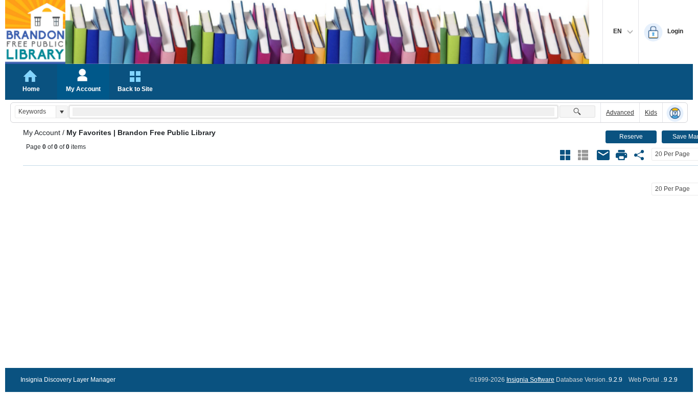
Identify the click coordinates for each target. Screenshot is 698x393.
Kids (651, 112)
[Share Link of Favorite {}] (639, 155)
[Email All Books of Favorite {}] (603, 155)
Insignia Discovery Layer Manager (67, 379)
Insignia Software (530, 379)
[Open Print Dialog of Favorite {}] (621, 155)
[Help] (675, 113)
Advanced (620, 112)
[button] (61, 112)
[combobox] (35, 112)
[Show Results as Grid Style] (565, 155)
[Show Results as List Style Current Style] (583, 155)
